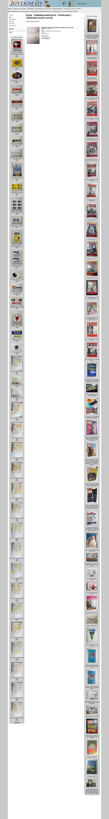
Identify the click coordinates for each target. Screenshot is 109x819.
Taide (64, 11)
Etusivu (11, 15)
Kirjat (10, 9)
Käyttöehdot (12, 19)
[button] (45, 38)
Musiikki (31, 9)
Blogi (10, 17)
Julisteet (49, 9)
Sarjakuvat (17, 9)
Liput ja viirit (76, 9)
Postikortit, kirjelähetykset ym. (41, 11)
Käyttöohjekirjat (13, 11)
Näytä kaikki (17, 722)
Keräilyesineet (57, 9)
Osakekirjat (57, 11)
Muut (76, 11)
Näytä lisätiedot (44, 35)
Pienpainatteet (40, 9)
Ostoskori (11, 21)
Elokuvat (70, 11)
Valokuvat (67, 9)
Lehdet (24, 9)
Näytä (17, 56)
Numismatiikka (25, 11)
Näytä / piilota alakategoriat (32, 21)
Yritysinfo (12, 23)
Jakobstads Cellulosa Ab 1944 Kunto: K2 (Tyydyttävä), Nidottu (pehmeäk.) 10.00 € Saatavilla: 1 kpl (57, 30)
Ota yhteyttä (12, 25)
